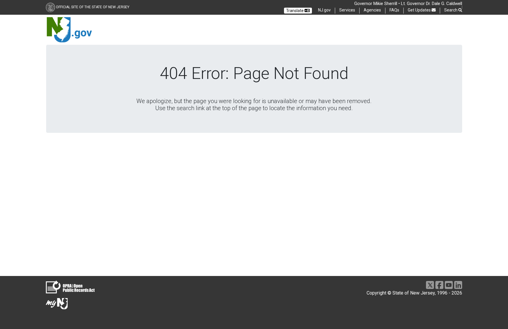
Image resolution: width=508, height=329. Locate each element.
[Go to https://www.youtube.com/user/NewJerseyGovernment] (449, 285)
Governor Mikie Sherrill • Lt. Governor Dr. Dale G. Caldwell (408, 3)
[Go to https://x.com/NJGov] (430, 285)
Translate (295, 10)
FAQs (394, 10)
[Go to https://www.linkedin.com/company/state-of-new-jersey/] (458, 285)
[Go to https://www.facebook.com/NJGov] (439, 285)
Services (347, 10)
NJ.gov (324, 10)
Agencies (372, 10)
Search (451, 10)
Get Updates (420, 10)
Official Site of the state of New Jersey (92, 7)
